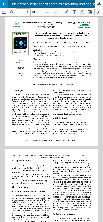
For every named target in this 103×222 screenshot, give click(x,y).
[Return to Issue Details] (4, 4)
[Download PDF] (99, 4)
